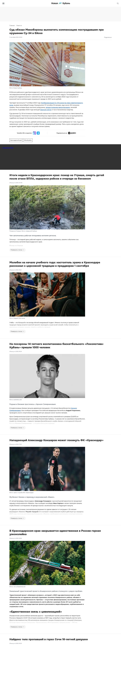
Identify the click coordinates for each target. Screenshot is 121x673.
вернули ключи (45, 110)
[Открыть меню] (3, 3)
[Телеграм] (38, 133)
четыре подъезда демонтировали (58, 107)
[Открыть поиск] (117, 3)
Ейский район (28, 140)
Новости (19, 25)
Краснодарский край (16, 140)
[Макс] (34, 133)
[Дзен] (72, 133)
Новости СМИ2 (7, 148)
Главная (12, 25)
